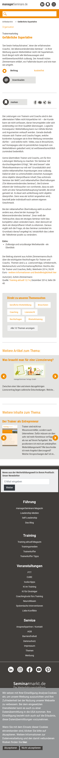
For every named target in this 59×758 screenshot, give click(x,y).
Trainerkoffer (29, 551)
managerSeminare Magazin (29, 508)
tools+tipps (29, 582)
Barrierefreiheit (29, 636)
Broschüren (43, 305)
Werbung (29, 655)
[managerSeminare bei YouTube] (38, 669)
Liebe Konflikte (29, 610)
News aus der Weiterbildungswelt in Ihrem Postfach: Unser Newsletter (28, 474)
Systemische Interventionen (29, 606)
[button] (19, 80)
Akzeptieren (10, 747)
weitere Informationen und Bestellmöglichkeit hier (32, 272)
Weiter (9, 487)
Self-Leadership (29, 517)
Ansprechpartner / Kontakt (29, 626)
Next (55, 376)
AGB (29, 631)
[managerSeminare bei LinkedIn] (10, 669)
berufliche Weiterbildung (20, 305)
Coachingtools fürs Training (29, 596)
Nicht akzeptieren (31, 747)
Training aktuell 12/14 (20, 280)
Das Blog (29, 522)
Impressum (29, 646)
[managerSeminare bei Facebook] (29, 669)
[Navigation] (54, 4)
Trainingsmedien (30, 546)
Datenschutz (29, 641)
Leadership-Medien (29, 513)
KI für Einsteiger (29, 591)
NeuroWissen (29, 601)
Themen (30, 650)
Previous (4, 376)
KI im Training (29, 586)
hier (25, 742)
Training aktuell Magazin (29, 542)
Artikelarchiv (7, 22)
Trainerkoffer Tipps (29, 556)
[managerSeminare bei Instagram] (20, 669)
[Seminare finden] (29, 685)
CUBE (29, 577)
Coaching (14, 312)
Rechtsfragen (16, 319)
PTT (29, 572)
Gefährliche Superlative (27, 22)
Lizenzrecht (30, 312)
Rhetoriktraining (35, 319)
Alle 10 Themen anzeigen (23, 328)
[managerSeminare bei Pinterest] (48, 669)
